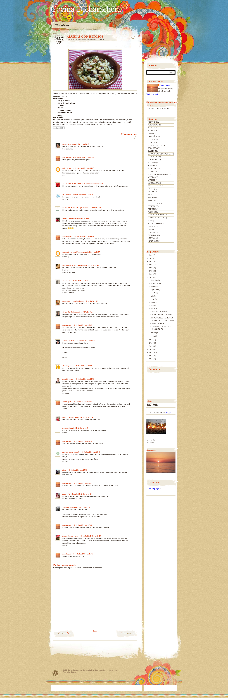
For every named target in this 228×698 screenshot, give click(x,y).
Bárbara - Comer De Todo (70, 452)
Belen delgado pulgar (69, 265)
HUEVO (150, 171)
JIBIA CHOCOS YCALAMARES (159, 174)
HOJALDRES (152, 168)
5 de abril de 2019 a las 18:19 (82, 494)
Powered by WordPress (55, 673)
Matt (92, 670)
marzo (153, 309)
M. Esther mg (66, 194)
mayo (153, 302)
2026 (151, 255)
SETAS (150, 221)
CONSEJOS (152, 139)
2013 (151, 356)
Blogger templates (100, 670)
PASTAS (151, 189)
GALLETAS (152, 163)
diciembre (154, 280)
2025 (151, 258)
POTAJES (100, 39)
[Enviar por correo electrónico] (54, 128)
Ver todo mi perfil (152, 94)
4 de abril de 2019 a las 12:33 (79, 428)
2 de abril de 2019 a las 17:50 (82, 402)
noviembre (155, 283)
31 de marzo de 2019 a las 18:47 (83, 236)
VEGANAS (151, 238)
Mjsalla (64, 218)
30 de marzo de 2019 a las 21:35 (83, 168)
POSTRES (151, 206)
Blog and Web (113, 670)
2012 (151, 359)
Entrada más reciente (129, 632)
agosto (153, 293)
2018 (151, 340)
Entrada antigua (65, 632)
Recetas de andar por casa (70, 536)
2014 (151, 352)
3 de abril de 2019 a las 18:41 (84, 417)
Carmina (65, 281)
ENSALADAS (152, 157)
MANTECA (152, 177)
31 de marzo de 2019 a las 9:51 (78, 218)
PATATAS (151, 192)
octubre (153, 286)
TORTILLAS (152, 235)
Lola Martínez (67, 168)
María (64, 470)
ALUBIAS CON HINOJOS (159, 312)
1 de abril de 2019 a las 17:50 (82, 325)
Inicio (95, 631)
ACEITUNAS (152, 122)
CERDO (151, 134)
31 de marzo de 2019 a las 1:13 (82, 194)
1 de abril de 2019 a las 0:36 (78, 281)
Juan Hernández (67, 379)
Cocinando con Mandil (69, 252)
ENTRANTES (152, 160)
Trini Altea (65, 507)
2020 (151, 274)
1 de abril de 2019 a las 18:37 (85, 341)
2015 (151, 349)
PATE (150, 195)
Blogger (168, 413)
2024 (151, 261)
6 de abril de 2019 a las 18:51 (82, 525)
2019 (151, 277)
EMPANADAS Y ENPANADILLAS (160, 154)
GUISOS (151, 165)
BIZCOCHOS (152, 131)
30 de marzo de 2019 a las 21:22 (83, 157)
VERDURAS (152, 241)
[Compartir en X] (60, 128)
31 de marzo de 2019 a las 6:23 (91, 208)
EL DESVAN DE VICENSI (71, 184)
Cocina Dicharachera (86, 8)
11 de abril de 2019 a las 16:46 (83, 554)
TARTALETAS (153, 226)
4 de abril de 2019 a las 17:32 (82, 441)
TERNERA (151, 232)
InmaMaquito (67, 157)
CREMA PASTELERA (155, 145)
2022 (151, 268)
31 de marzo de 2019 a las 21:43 (88, 265)
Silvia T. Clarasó (67, 417)
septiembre (155, 290)
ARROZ (150, 128)
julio (152, 296)
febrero (153, 333)
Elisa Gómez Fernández (70, 301)
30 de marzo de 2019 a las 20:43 (78, 144)
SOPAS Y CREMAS (155, 224)
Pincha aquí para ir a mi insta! (158, 108)
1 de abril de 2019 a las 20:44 (82, 366)
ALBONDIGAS (153, 125)
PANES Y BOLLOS (154, 186)
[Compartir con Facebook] (63, 128)
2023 (151, 265)
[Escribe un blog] (57, 128)
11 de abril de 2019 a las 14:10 (90, 536)
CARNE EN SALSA (157, 323)
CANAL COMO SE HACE (71, 208)
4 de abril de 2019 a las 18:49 (90, 452)
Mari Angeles (66, 366)
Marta (64, 144)
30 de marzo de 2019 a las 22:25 (92, 184)
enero (153, 336)
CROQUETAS (153, 148)
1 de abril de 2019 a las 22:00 (84, 379)
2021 (151, 271)
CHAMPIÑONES (154, 136)
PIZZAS (150, 200)
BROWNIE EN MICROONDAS (161, 315)
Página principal (62, 25)
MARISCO (151, 180)
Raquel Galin (66, 494)
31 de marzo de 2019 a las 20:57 (89, 252)
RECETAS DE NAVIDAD (156, 215)
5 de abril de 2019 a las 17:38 (82, 483)
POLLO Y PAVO (153, 203)
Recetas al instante (68, 341)
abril (152, 305)
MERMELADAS (153, 183)
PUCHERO (152, 212)
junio (153, 299)
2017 (151, 343)
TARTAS (151, 229)
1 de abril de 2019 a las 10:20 (83, 312)
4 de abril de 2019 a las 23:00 (77, 470)
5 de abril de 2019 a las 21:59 (80, 507)
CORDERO (152, 142)
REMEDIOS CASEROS (156, 218)
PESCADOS (152, 197)
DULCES (151, 151)
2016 (151, 346)
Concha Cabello (67, 312)
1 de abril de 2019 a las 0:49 (88, 301)
